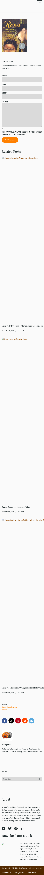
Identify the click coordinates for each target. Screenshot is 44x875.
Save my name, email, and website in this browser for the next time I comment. (22, 133)
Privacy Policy (18, 873)
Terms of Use (31, 873)
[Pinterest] (18, 720)
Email (4, 84)
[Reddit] (25, 720)
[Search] (39, 779)
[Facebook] (4, 720)
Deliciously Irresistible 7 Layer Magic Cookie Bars (22, 326)
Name (4, 76)
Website (5, 93)
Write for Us (6, 873)
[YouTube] (4, 829)
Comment (6, 102)
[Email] (31, 720)
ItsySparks (23, 868)
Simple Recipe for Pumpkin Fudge (16, 507)
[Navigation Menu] (39, 2)
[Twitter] (11, 720)
